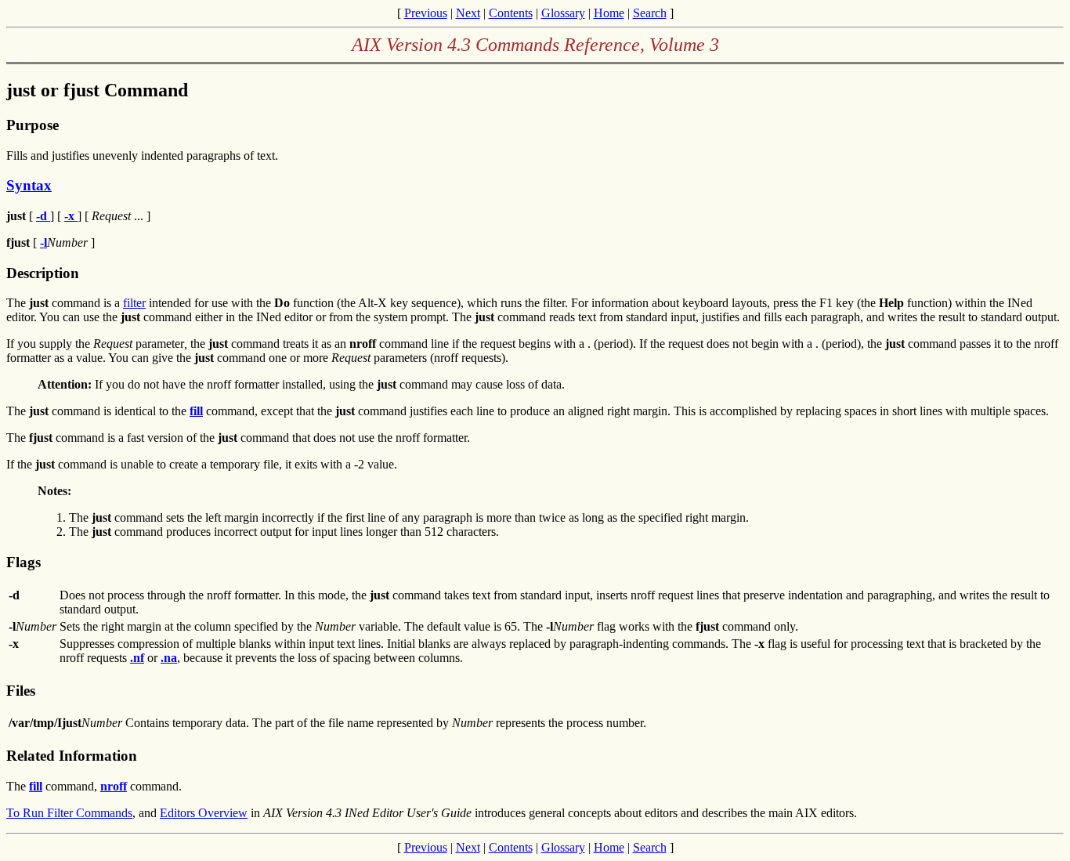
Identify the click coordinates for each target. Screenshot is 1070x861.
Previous (425, 13)
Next (468, 13)
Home (609, 13)
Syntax (29, 185)
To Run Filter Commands (69, 812)
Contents (511, 13)
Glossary (563, 13)
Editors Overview (204, 812)
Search (650, 13)
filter (134, 302)
